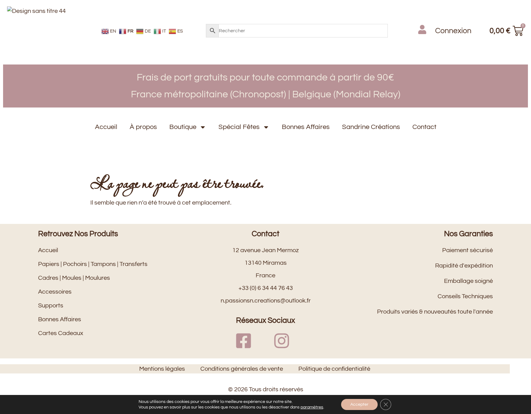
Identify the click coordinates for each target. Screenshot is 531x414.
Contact (424, 127)
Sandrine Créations (371, 127)
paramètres (312, 407)
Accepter (359, 404)
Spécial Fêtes (239, 127)
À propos (143, 127)
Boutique (182, 127)
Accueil (106, 127)
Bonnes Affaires (306, 127)
